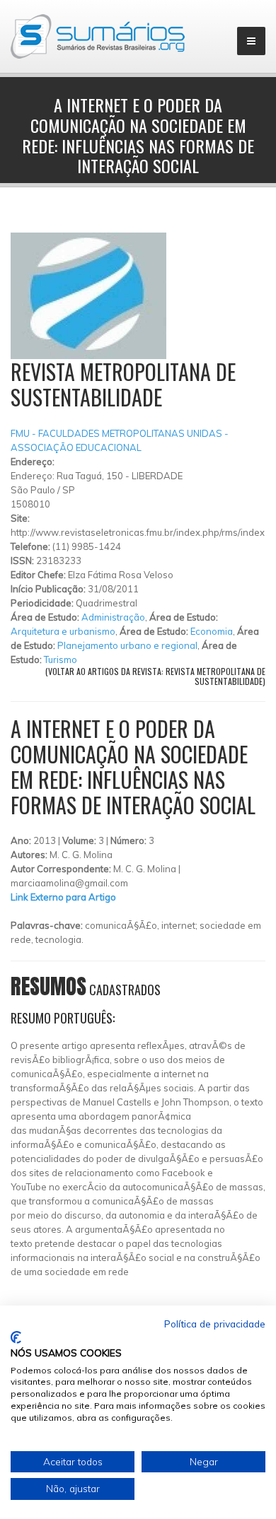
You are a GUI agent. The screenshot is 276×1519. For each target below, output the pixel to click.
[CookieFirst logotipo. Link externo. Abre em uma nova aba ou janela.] (16, 1337)
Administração (113, 617)
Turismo (60, 659)
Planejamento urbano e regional (127, 645)
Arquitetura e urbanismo (63, 631)
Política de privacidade (214, 1324)
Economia (211, 631)
